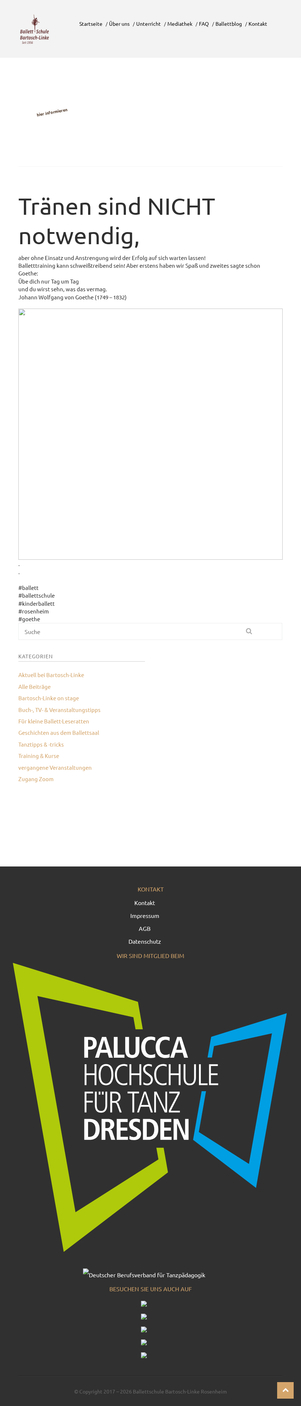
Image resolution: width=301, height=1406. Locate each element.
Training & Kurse (38, 755)
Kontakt (144, 902)
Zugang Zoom (36, 778)
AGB (144, 928)
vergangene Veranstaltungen (55, 767)
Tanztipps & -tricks (41, 744)
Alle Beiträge (34, 686)
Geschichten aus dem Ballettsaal (58, 732)
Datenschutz (144, 941)
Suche (249, 634)
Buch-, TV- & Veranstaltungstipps (59, 709)
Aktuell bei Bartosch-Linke (51, 674)
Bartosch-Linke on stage (48, 697)
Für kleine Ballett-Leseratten (53, 721)
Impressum (144, 915)
